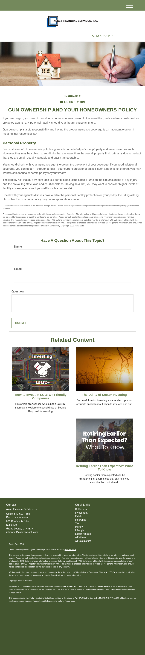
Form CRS (19, 543)
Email (18, 269)
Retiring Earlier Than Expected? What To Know (104, 467)
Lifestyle (79, 530)
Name (18, 246)
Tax (77, 523)
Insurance (80, 519)
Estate (78, 516)
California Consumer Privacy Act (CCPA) (97, 572)
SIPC (95, 586)
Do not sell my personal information (66, 575)
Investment (81, 512)
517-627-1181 (105, 36)
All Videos (80, 537)
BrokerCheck (70, 549)
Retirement (81, 509)
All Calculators (83, 540)
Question (17, 291)
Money (79, 526)
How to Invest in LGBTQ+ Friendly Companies (40, 396)
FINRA (89, 586)
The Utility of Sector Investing (104, 395)
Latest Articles (83, 533)
